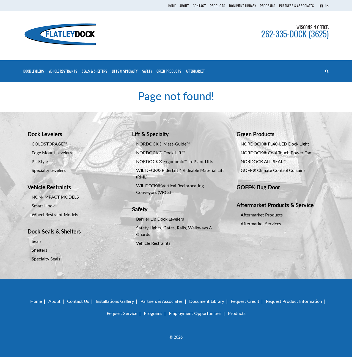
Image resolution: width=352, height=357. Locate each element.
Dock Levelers (33, 71)
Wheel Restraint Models (55, 215)
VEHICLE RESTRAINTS (63, 71)
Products (217, 5)
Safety (147, 71)
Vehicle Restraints (49, 187)
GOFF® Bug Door (258, 187)
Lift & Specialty (150, 134)
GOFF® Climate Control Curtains (273, 170)
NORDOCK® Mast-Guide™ (163, 144)
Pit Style (40, 162)
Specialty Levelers (49, 170)
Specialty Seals (46, 259)
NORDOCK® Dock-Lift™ (160, 153)
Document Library (242, 5)
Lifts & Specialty (125, 71)
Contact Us (78, 301)
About (184, 5)
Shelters (39, 250)
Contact (199, 5)
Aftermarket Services (261, 224)
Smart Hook (43, 206)
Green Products (168, 71)
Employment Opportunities (195, 313)
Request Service (122, 313)
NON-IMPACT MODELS (55, 197)
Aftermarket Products (262, 215)
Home (172, 5)
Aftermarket (195, 71)
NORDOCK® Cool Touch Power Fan (276, 153)
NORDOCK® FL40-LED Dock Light (275, 144)
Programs (267, 5)
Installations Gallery (115, 301)
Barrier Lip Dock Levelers (160, 219)
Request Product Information (294, 301)
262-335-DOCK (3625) (295, 34)
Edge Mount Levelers (52, 153)
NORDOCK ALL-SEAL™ (263, 162)
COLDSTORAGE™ (49, 144)
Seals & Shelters (94, 71)
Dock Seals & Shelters (54, 232)
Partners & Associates (296, 5)
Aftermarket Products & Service (275, 205)
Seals (37, 241)
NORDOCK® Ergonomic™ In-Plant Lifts (174, 162)
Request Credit (245, 301)
